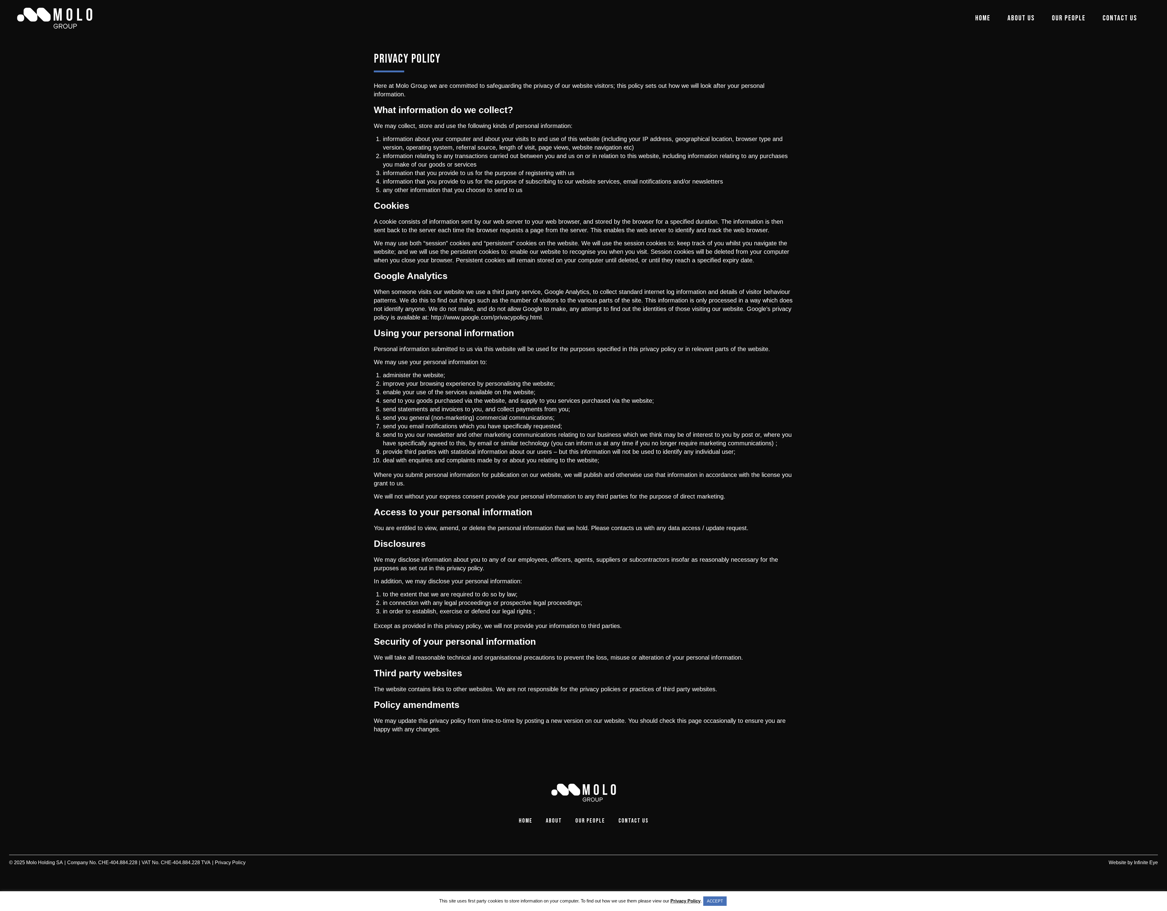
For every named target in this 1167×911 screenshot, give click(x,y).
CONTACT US (633, 820)
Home (982, 18)
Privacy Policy (685, 900)
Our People (1069, 18)
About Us (1021, 18)
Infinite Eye (1146, 862)
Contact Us (1120, 18)
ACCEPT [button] (715, 901)
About (554, 820)
